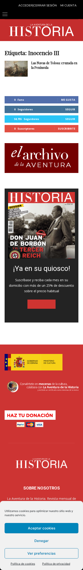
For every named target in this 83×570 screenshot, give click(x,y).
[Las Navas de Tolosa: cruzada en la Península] (16, 69)
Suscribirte (66, 128)
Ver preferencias (41, 553)
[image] (41, 225)
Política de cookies (23, 563)
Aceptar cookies (41, 528)
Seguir (70, 109)
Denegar (41, 541)
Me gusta (68, 99)
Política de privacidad (56, 563)
